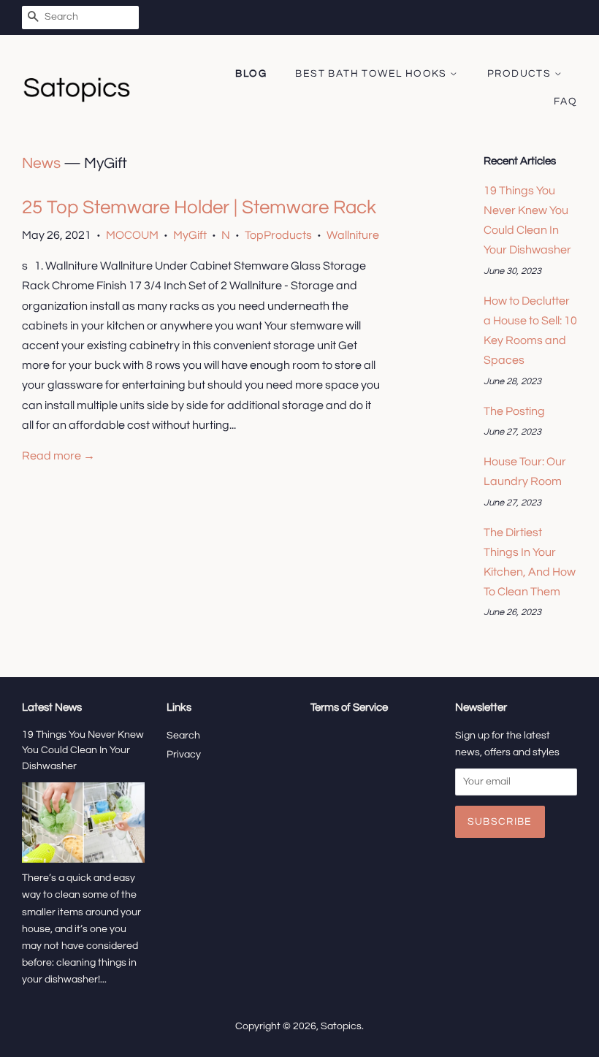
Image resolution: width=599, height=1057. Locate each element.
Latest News (52, 707)
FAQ (565, 101)
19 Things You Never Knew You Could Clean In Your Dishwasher (83, 751)
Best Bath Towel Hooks (372, 74)
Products (520, 74)
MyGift (190, 235)
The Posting (514, 411)
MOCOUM (132, 235)
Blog (251, 74)
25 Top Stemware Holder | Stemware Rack (199, 207)
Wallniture (353, 235)
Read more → (58, 456)
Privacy (184, 754)
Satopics (341, 1026)
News (41, 163)
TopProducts (278, 235)
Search (183, 735)
